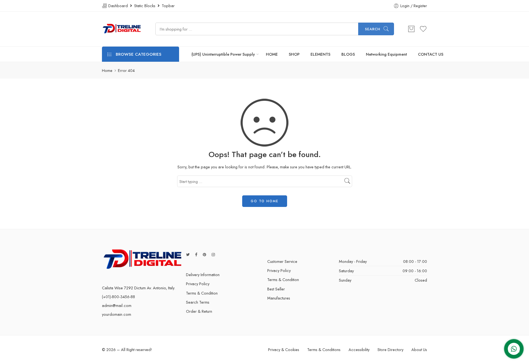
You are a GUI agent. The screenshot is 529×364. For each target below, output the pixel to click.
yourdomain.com (116, 314)
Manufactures (278, 298)
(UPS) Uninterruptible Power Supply (223, 54)
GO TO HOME (265, 201)
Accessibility (359, 349)
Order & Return (199, 311)
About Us (419, 349)
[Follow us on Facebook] (196, 254)
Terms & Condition (202, 293)
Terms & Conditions (324, 349)
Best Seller (276, 289)
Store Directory (390, 349)
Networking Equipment (386, 54)
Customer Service (282, 261)
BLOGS (348, 54)
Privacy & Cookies (283, 349)
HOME (272, 54)
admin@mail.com (116, 305)
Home (107, 70)
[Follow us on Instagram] (213, 254)
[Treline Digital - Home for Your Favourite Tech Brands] (122, 28)
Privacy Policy (197, 284)
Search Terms (197, 302)
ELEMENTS (320, 54)
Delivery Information (203, 274)
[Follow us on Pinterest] (204, 254)
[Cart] (411, 29)
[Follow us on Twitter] (188, 254)
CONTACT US (430, 54)
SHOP (294, 54)
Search (372, 29)
